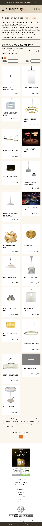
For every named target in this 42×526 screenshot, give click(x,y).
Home (7, 18)
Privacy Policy (21, 502)
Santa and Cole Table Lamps (10, 53)
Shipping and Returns (21, 482)
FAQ (21, 499)
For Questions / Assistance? (30, 521)
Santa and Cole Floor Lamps (15, 48)
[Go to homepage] (15, 9)
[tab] (2, 58)
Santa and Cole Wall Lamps (30, 51)
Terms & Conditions (21, 484)
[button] (3, 9)
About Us (21, 494)
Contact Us (21, 492)
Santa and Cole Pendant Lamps (11, 51)
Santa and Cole (17, 18)
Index (3, 48)
